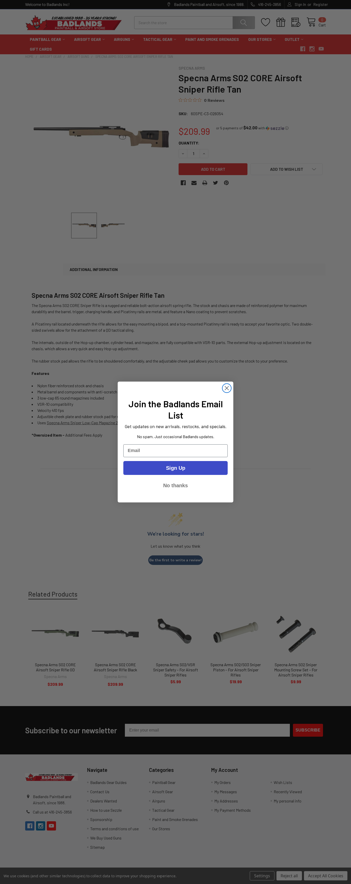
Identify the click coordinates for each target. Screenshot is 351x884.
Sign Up (175, 468)
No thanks (175, 485)
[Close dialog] (226, 388)
